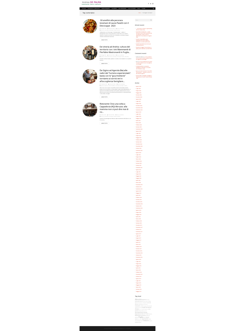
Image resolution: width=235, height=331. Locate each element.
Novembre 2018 (139, 203)
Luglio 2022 (138, 154)
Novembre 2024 (139, 107)
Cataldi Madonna (141, 304)
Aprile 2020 (138, 180)
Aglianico (102, 56)
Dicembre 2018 (139, 201)
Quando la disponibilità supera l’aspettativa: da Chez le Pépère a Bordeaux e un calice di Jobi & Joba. (143, 40)
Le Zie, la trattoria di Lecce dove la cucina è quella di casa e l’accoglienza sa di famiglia (144, 58)
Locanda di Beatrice (144, 309)
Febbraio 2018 (139, 221)
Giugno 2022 (138, 156)
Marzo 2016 (138, 270)
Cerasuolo (137, 306)
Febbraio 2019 (139, 197)
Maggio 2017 (138, 240)
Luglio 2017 (138, 235)
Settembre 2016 (139, 257)
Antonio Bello (138, 75)
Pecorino (137, 315)
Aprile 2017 (138, 242)
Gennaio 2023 (139, 141)
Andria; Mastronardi (108, 56)
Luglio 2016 (138, 261)
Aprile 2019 (138, 195)
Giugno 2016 (138, 263)
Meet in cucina (144, 310)
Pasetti (115, 30)
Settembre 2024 (139, 109)
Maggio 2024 (138, 118)
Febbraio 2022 (139, 161)
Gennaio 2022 (139, 163)
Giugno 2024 (138, 116)
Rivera (144, 317)
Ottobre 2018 (138, 206)
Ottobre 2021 (138, 165)
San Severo (140, 319)
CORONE (141, 305)
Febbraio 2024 (139, 124)
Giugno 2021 (138, 174)
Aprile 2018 (138, 216)
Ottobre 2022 (138, 148)
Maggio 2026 (138, 92)
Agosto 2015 (138, 278)
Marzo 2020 (138, 182)
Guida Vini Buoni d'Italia (143, 308)
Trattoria (125, 85)
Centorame (106, 116)
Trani (141, 320)
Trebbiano (146, 320)
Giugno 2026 (138, 90)
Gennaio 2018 (139, 223)
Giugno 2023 (138, 135)
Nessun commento (120, 28)
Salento (136, 319)
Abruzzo (102, 30)
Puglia (140, 317)
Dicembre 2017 (139, 225)
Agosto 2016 (138, 259)
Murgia (119, 56)
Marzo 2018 (138, 218)
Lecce (140, 309)
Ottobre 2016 (138, 255)
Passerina (150, 313)
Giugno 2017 (138, 238)
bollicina (141, 301)
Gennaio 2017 (139, 248)
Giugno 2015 (138, 282)
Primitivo (122, 56)
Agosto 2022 (138, 152)
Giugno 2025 (138, 103)
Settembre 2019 (139, 188)
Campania (106, 85)
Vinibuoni (137, 322)
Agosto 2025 (138, 99)
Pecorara (118, 30)
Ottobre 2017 (138, 229)
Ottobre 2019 (138, 186)
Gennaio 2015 (139, 289)
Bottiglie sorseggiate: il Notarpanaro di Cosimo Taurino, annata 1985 (144, 77)
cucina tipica (106, 30)
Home (139, 12)
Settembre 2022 (139, 150)
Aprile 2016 (138, 268)
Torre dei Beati (137, 320)
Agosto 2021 (138, 169)
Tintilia (150, 319)
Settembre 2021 (139, 167)
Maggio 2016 (138, 265)
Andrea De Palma (111, 28)
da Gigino (122, 85)
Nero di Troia (144, 314)
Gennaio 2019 (139, 199)
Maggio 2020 (138, 178)
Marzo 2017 (138, 244)
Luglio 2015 (138, 280)
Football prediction (139, 66)
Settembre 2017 (139, 231)
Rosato (147, 317)
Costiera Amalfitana (111, 85)
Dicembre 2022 (139, 144)
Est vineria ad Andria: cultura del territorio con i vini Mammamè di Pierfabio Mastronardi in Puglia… (115, 49)
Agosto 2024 (138, 112)
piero (137, 71)
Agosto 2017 (138, 233)
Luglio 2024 (138, 114)
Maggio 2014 (138, 291)
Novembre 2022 (139, 146)
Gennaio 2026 (139, 95)
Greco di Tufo (139, 307)
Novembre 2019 (139, 184)
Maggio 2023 (138, 137)
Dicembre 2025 (139, 97)
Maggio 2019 (138, 193)
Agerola (102, 85)
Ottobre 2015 (138, 276)
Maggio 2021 (138, 176)
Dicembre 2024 (139, 105)
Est (117, 56)
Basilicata (137, 301)
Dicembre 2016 (139, 250)
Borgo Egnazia (140, 302)
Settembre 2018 (139, 208)
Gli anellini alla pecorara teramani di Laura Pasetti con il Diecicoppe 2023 (114, 23)
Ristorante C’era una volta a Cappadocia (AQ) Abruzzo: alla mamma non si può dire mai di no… (114, 107)
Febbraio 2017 (139, 246)
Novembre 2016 (139, 253)
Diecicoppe (111, 30)
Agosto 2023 (138, 131)
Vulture (140, 322)
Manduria (140, 310)
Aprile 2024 (138, 120)
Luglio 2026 (138, 88)
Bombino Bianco (145, 301)
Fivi (147, 306)
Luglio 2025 (138, 101)
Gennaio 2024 (139, 127)
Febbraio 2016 (139, 272)
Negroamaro (138, 314)
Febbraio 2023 (139, 139)
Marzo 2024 (138, 122)
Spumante (145, 319)
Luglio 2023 (138, 133)
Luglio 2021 (138, 171)
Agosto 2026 (138, 86)
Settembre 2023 (139, 129)
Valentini (118, 116)
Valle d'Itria (127, 56)
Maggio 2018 (138, 214)
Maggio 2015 (138, 285)
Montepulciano (139, 312)
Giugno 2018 (138, 212)
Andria (148, 299)
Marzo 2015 (138, 287)
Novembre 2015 (139, 274)
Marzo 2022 (138, 159)
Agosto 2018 (138, 210)
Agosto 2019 (138, 191)
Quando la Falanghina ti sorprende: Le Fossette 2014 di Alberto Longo (143, 67)
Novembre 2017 (139, 227)
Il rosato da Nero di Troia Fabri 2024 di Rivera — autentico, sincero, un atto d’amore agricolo (144, 72)
